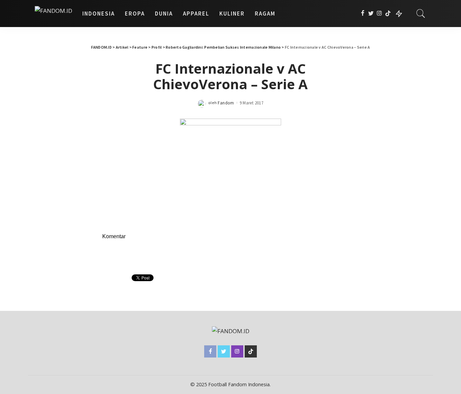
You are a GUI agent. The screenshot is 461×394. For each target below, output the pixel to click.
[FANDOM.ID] (53, 13)
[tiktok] (388, 13)
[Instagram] (379, 13)
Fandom (226, 103)
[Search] (420, 13)
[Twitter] (371, 13)
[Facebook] (362, 13)
